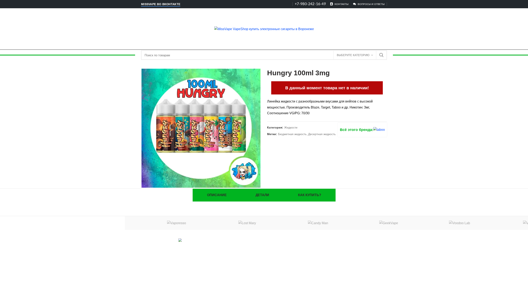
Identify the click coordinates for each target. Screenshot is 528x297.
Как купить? (309, 195)
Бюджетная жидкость (292, 134)
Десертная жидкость (322, 134)
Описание (217, 195)
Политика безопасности (348, 248)
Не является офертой (348, 254)
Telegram (193, 246)
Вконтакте (171, 246)
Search (381, 55)
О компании (348, 241)
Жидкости (290, 127)
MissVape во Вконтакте (160, 4)
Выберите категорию (353, 55)
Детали (262, 195)
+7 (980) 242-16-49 (266, 254)
